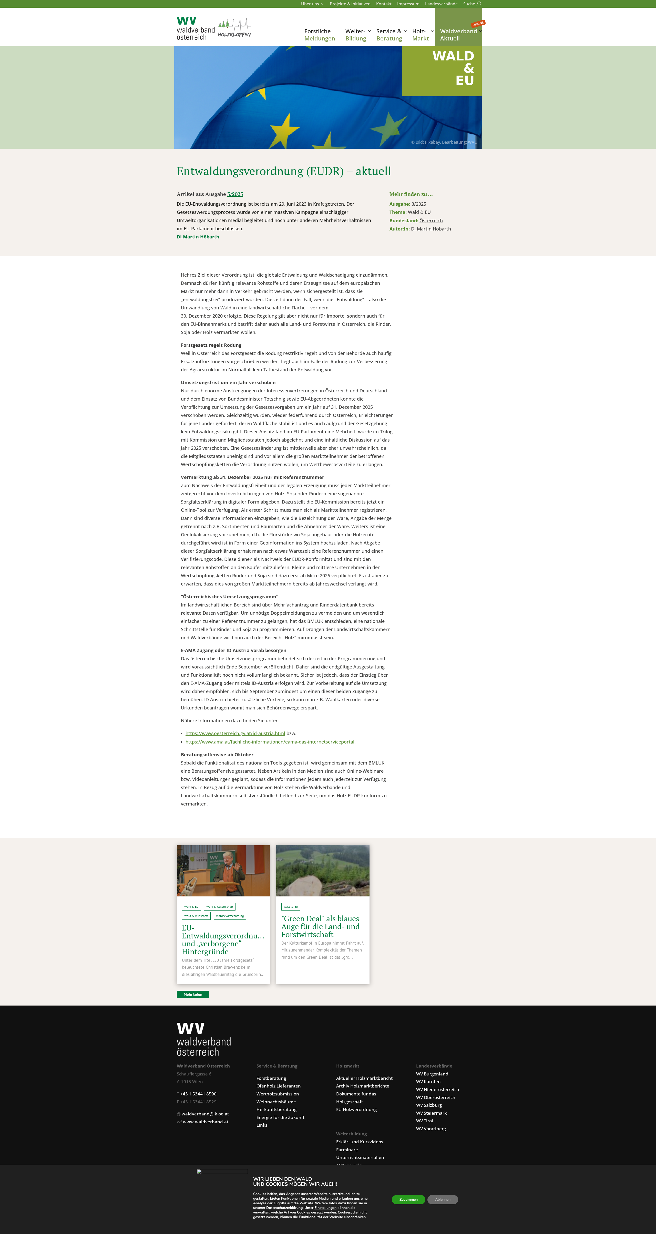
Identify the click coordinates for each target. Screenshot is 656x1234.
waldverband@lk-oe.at (205, 1114)
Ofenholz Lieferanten (279, 1086)
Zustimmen (408, 1199)
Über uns (310, 4)
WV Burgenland (432, 1074)
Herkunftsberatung (276, 1109)
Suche (471, 4)
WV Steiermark (431, 1113)
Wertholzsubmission (278, 1094)
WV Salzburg (429, 1105)
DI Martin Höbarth (198, 237)
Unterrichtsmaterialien (360, 1157)
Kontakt (384, 4)
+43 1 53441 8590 (198, 1094)
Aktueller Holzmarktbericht (364, 1078)
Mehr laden (193, 994)
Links (262, 1125)
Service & (389, 34)
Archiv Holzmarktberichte (362, 1086)
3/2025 (235, 194)
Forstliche (319, 34)
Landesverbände (441, 4)
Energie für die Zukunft (280, 1117)
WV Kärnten (428, 1081)
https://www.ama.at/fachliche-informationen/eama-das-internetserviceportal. (271, 742)
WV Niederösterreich (437, 1089)
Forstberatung (271, 1078)
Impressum (408, 4)
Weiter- (355, 34)
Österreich (431, 220)
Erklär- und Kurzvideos (359, 1142)
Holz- (420, 34)
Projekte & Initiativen (350, 4)
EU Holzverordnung (356, 1109)
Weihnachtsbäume (276, 1102)
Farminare (347, 1150)
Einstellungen (325, 1208)
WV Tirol (424, 1121)
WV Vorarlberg (431, 1129)
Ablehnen (442, 1199)
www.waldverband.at (205, 1122)
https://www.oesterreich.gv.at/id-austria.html (235, 733)
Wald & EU (419, 212)
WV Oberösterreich (435, 1097)
